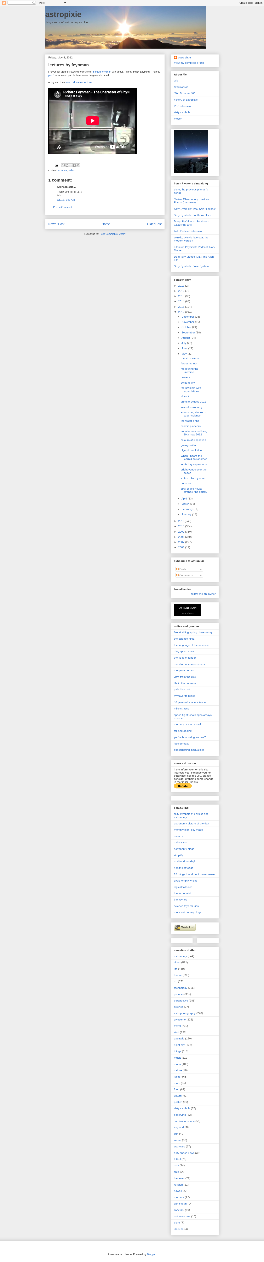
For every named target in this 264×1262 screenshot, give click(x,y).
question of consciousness (190, 664)
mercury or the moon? (187, 724)
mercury (179, 1197)
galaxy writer (188, 445)
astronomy (180, 956)
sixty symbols (182, 112)
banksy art (180, 899)
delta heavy (188, 382)
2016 (181, 290)
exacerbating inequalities (189, 749)
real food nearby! (184, 861)
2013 (181, 306)
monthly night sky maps (188, 829)
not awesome (182, 1216)
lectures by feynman (193, 478)
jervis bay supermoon (194, 464)
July (184, 342)
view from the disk (185, 676)
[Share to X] (70, 165)
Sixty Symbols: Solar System (191, 266)
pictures (179, 994)
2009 (181, 531)
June (184, 348)
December (188, 316)
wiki (176, 80)
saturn (178, 1095)
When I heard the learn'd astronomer (194, 457)
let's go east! (181, 743)
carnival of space (184, 1121)
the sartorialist (182, 893)
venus (177, 1140)
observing (180, 1114)
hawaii (178, 1190)
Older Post (154, 224)
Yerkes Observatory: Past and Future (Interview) (192, 201)
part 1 (51, 75)
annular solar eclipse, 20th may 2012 (194, 433)
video (71, 170)
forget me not (189, 363)
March (185, 503)
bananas (179, 1178)
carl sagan (180, 1203)
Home (106, 224)
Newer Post (56, 224)
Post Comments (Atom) (113, 233)
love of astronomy (192, 407)
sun (176, 1133)
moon (177, 1064)
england (179, 1127)
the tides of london (185, 657)
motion (178, 118)
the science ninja (184, 638)
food (176, 1089)
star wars (179, 1146)
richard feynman (102, 71)
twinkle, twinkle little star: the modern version (191, 239)
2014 (181, 301)
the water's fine (190, 420)
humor (178, 975)
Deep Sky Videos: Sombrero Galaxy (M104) (191, 223)
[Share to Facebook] (74, 165)
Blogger (151, 1254)
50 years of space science (190, 702)
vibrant (185, 396)
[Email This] (63, 165)
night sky (179, 1044)
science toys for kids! (186, 905)
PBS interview (182, 106)
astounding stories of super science (193, 414)
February (187, 509)
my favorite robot (184, 695)
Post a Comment (62, 207)
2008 (181, 536)
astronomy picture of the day (191, 823)
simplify (178, 855)
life (175, 968)
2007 (181, 542)
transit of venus (190, 358)
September (188, 332)
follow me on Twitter (203, 593)
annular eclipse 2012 (193, 401)
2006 (181, 547)
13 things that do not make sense (194, 874)
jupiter (177, 1076)
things (177, 1051)
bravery (185, 377)
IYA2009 (179, 1209)
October (186, 327)
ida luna (179, 1228)
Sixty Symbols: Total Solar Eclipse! (195, 208)
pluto (177, 1222)
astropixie (63, 14)
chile (177, 1171)
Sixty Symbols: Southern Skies (192, 215)
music (177, 1057)
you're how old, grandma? (190, 737)
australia (179, 1038)
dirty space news (184, 651)
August (186, 337)
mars (177, 1083)
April (184, 498)
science (62, 170)
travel (177, 1025)
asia (176, 1165)
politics (178, 1102)
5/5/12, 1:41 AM (66, 199)
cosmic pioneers (191, 426)
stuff (176, 1032)
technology (180, 987)
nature (178, 1070)
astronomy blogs (184, 848)
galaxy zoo (180, 842)
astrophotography (185, 1013)
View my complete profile (189, 62)
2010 (181, 526)
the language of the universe (191, 645)
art (175, 981)
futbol (177, 1159)
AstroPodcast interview (188, 231)
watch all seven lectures (79, 82)
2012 (181, 312)
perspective (181, 1000)
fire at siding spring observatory (193, 632)
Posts (182, 569)
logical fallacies (183, 886)
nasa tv (178, 836)
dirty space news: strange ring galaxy (194, 490)
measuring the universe (189, 370)
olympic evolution (191, 450)
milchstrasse (181, 708)
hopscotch (187, 483)
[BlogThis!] (67, 165)
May (184, 353)
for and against (183, 730)
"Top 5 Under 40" (184, 93)
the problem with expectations (191, 389)
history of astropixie (186, 99)
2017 (181, 285)
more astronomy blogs (187, 912)
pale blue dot (182, 689)
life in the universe (185, 683)
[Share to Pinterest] (78, 165)
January (186, 514)
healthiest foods (183, 867)
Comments (186, 575)
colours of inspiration (193, 439)
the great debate (184, 670)
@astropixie (181, 86)
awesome (180, 1019)
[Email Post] (56, 165)
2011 (181, 521)
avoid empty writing (186, 880)
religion (178, 1184)
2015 (181, 296)
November (188, 321)
